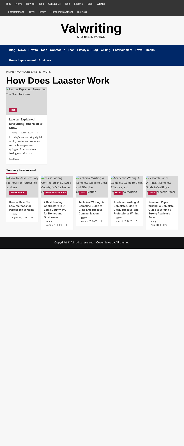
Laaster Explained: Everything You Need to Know (26, 124)
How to (30, 4)
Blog (8, 4)
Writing (101, 4)
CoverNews (103, 242)
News (18, 4)
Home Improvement (61, 12)
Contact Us (54, 4)
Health (42, 12)
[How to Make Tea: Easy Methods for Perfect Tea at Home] (22, 186)
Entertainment (16, 12)
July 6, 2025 (27, 132)
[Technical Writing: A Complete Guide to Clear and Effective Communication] (92, 186)
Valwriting (91, 28)
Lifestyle (78, 4)
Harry (14, 132)
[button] (175, 55)
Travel (31, 12)
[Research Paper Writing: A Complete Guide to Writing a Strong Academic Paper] (162, 186)
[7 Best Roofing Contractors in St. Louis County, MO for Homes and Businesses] (57, 186)
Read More (14, 159)
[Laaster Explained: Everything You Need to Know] (26, 101)
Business (82, 12)
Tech (41, 4)
